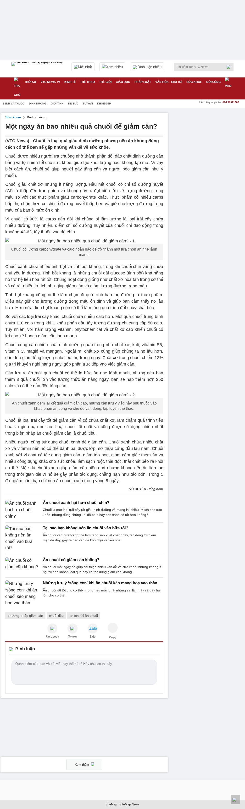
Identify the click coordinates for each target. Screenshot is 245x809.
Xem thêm (82, 764)
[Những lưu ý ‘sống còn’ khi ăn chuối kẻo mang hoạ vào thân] (22, 593)
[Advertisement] (209, 142)
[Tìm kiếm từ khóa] (230, 67)
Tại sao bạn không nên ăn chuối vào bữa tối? (85, 528)
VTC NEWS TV (50, 82)
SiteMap (111, 804)
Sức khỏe (194, 82)
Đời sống (213, 82)
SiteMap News (129, 804)
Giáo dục (123, 82)
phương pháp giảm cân (25, 616)
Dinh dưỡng (37, 103)
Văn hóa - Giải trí (168, 82)
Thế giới (105, 82)
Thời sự (30, 82)
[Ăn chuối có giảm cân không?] (22, 565)
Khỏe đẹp (104, 103)
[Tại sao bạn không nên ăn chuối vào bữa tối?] (22, 538)
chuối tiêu (56, 616)
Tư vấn (88, 103)
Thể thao (87, 82)
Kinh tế (70, 82)
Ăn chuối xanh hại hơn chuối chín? (76, 502)
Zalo (92, 636)
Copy (112, 637)
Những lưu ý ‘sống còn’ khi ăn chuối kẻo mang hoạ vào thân (100, 583)
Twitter (72, 636)
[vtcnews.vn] (52, 628)
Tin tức (73, 103)
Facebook (52, 636)
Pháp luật (142, 82)
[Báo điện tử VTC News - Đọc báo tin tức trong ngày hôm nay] (37, 68)
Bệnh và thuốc (14, 103)
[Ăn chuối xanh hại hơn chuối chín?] (22, 509)
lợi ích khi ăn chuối (84, 616)
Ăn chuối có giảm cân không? (71, 560)
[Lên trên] (235, 799)
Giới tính (57, 103)
